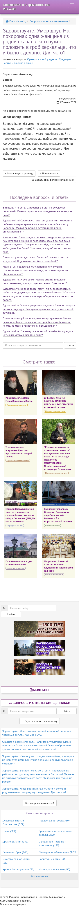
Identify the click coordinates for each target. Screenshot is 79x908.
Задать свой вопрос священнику (54, 179)
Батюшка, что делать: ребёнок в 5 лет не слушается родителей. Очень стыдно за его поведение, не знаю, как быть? (37, 211)
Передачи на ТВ (15, 525)
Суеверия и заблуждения (42, 59)
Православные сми (16, 405)
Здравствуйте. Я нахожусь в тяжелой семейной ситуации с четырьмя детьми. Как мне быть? (37, 733)
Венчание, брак (15, 852)
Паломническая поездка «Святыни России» (19, 563)
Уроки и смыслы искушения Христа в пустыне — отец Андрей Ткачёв (19, 452)
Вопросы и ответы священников (49, 21)
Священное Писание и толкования (52, 843)
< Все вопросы (49, 173)
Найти (70, 345)
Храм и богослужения (18, 869)
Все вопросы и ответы (38, 803)
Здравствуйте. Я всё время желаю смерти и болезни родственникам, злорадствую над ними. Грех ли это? (34, 790)
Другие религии (15, 841)
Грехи (10, 831)
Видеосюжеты (52, 525)
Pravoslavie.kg (17, 21)
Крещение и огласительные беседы (55, 833)
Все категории (39, 876)
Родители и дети (52, 858)
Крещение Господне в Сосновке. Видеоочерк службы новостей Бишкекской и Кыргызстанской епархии (58, 515)
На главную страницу (20, 173)
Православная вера (54, 820)
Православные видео (18, 460)
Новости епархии (15, 568)
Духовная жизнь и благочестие (13, 822)
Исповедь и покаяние (54, 869)
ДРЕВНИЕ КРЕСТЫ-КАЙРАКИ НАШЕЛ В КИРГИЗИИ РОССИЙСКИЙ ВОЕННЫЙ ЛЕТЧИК (58, 403)
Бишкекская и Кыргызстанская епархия (26, 6)
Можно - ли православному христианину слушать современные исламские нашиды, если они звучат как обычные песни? (35, 270)
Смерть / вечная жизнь (16, 860)
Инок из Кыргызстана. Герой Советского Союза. (19, 399)
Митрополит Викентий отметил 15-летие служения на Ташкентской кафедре (58, 566)
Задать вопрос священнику (40, 721)
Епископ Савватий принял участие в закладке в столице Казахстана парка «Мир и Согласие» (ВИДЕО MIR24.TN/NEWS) (20, 515)
